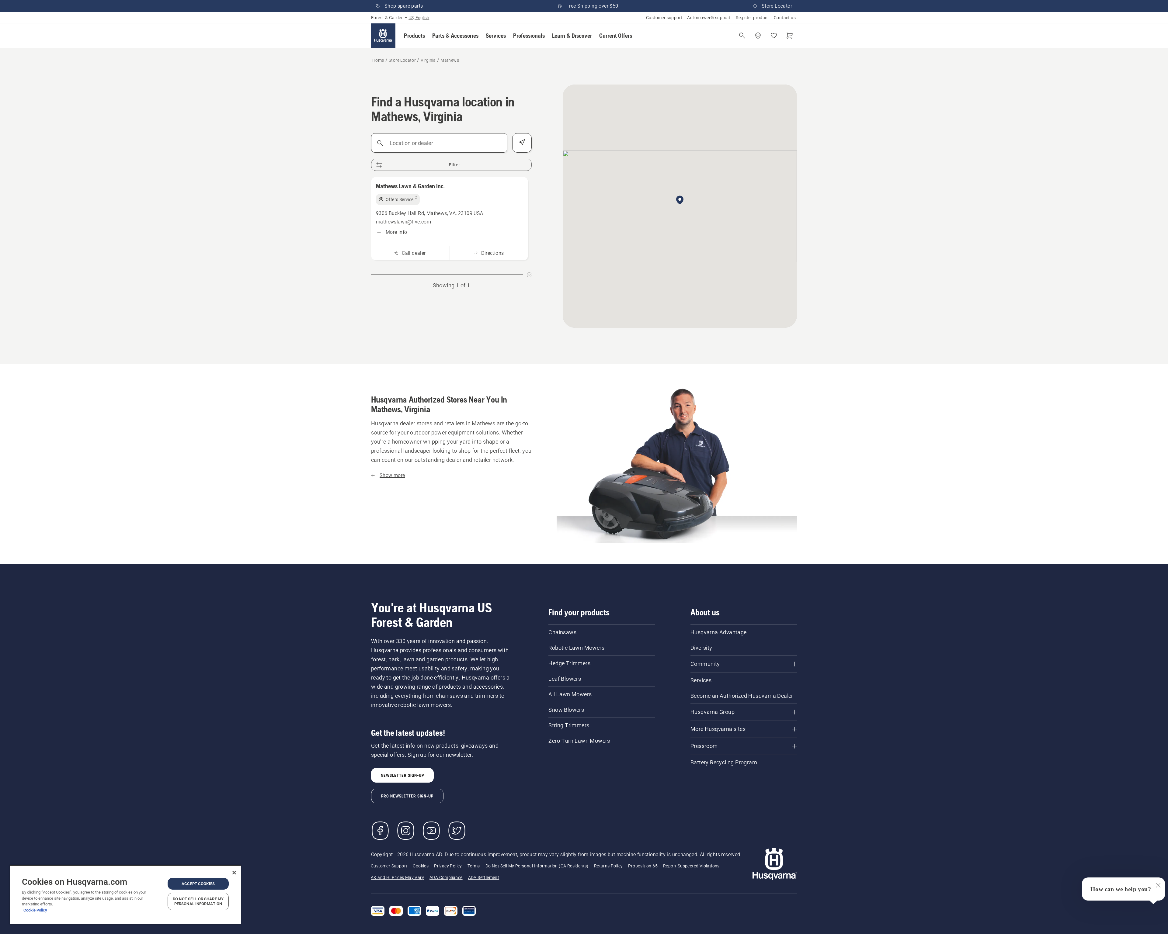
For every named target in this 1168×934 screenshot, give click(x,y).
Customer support (664, 17)
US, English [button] (418, 17)
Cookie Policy (35, 910)
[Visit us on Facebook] (380, 831)
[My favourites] (773, 35)
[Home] (383, 35)
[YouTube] (431, 831)
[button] (414, 35)
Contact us (785, 17)
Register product (752, 17)
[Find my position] (522, 143)
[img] (398, 199)
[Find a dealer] (758, 35)
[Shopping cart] (789, 35)
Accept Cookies (198, 883)
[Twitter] (457, 831)
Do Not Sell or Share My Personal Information (198, 901)
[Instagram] (406, 831)
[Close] (234, 872)
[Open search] (742, 35)
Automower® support (709, 17)
